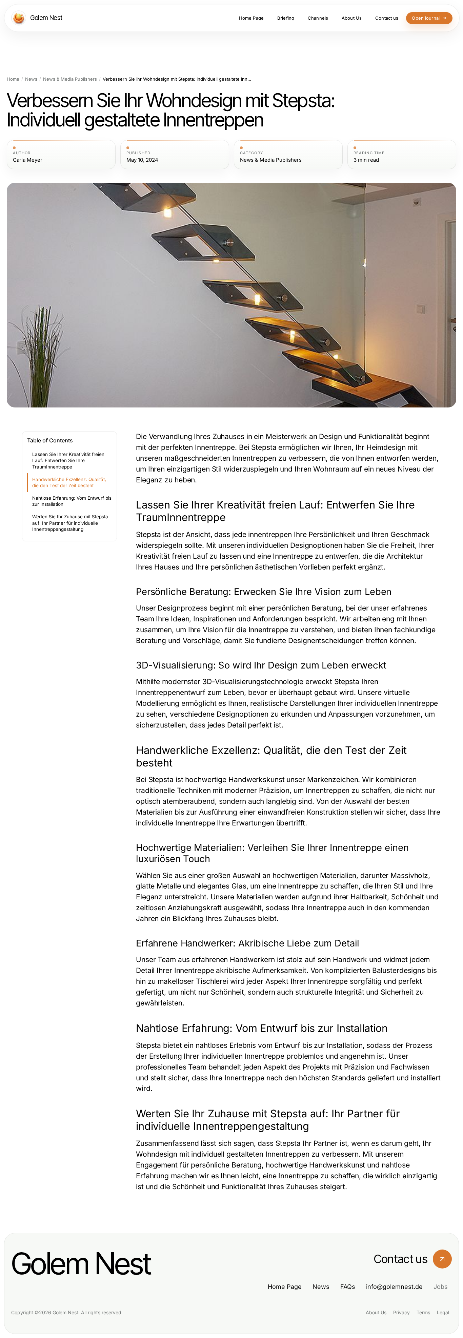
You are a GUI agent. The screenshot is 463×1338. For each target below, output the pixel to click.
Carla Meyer (27, 160)
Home (13, 79)
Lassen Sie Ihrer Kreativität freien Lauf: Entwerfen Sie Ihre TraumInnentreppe (68, 461)
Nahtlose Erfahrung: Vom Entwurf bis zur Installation (72, 501)
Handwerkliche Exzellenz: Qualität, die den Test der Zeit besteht (69, 482)
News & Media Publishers (70, 79)
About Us (376, 1312)
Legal (443, 1312)
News (31, 79)
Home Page (285, 1286)
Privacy (401, 1312)
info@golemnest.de (394, 1286)
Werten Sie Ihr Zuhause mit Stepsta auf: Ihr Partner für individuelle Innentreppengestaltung (70, 523)
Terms (423, 1312)
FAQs (347, 1286)
